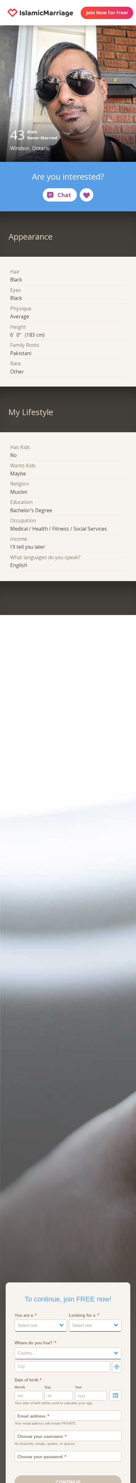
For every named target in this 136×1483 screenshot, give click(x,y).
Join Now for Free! (107, 13)
